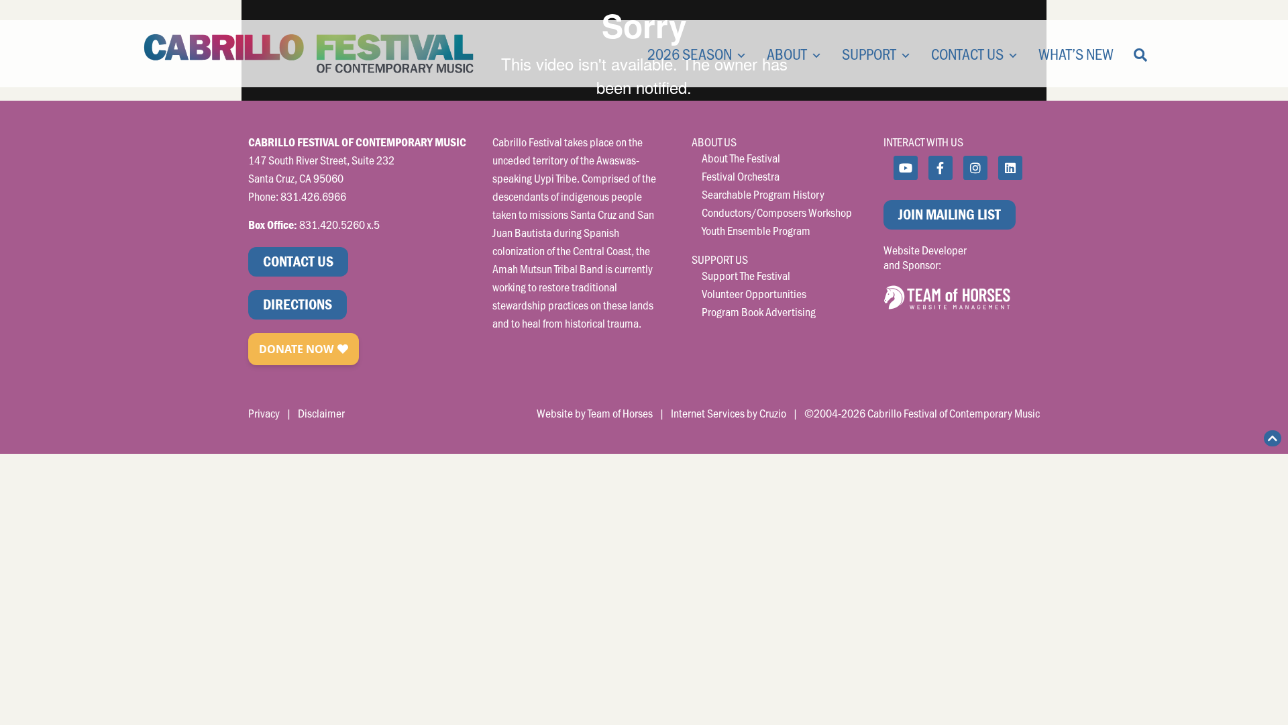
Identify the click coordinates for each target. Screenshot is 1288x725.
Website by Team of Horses (595, 413)
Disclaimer (321, 413)
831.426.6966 (313, 196)
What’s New (1076, 53)
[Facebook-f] (940, 168)
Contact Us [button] (967, 53)
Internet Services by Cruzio (728, 413)
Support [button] (869, 53)
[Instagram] (975, 168)
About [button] (787, 53)
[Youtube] (906, 168)
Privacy (264, 413)
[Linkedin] (1010, 168)
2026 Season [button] (689, 53)
